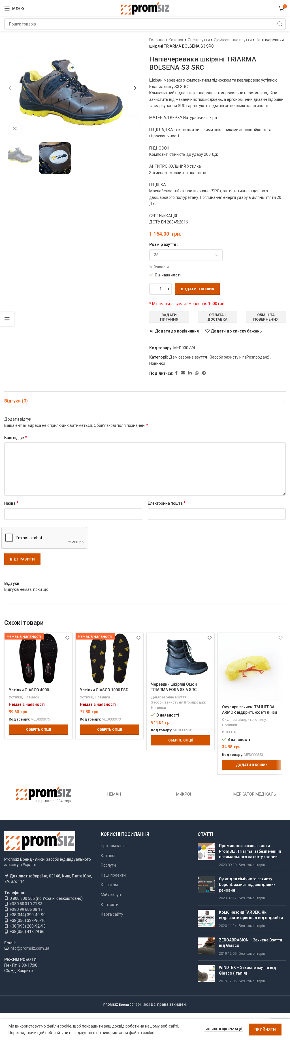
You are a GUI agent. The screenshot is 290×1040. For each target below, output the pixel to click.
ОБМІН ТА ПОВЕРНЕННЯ (266, 317)
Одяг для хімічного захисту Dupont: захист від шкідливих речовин (247, 884)
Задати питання (169, 317)
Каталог (176, 40)
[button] (10, 88)
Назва (11, 503)
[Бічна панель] (7, 319)
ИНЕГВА (229, 732)
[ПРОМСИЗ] (43, 794)
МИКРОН (184, 794)
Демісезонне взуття (233, 40)
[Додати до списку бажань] (209, 638)
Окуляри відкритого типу (244, 719)
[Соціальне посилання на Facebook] (176, 373)
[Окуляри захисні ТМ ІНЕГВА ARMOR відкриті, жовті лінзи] (251, 667)
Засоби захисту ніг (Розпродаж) (239, 357)
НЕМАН (114, 794)
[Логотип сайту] (145, 8)
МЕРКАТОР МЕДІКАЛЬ (254, 794)
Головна (157, 40)
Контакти (109, 904)
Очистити (161, 267)
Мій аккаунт (112, 894)
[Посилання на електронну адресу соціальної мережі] (183, 373)
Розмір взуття (162, 244)
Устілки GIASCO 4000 (29, 690)
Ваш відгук (15, 437)
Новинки (157, 363)
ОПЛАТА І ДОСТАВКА (217, 317)
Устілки (15, 697)
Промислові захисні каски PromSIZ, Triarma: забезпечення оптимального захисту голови (250, 851)
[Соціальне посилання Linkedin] (190, 373)
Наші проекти (113, 875)
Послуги (108, 865)
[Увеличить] (14, 128)
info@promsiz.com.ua (29, 948)
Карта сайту (112, 914)
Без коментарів (252, 865)
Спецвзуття (199, 40)
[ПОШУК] (280, 24)
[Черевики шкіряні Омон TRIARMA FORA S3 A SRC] (180, 655)
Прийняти (265, 1029)
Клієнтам (109, 885)
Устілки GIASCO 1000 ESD (104, 690)
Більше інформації (223, 1029)
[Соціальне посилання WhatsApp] (196, 373)
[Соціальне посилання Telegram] (204, 373)
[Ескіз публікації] (206, 855)
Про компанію (114, 845)
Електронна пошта (166, 503)
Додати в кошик (197, 289)
